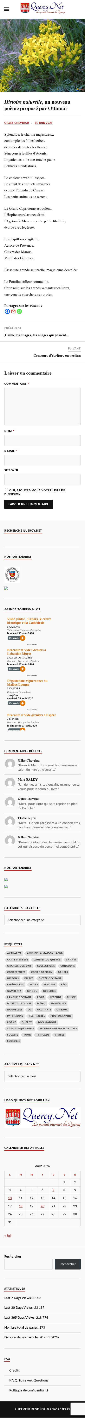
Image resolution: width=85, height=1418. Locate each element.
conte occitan (41, 972)
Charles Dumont (19, 966)
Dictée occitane (50, 978)
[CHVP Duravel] (12, 581)
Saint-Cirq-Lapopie (20, 1028)
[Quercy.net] (42, 12)
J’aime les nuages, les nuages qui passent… (37, 334)
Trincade (42, 1035)
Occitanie (44, 1010)
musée (71, 997)
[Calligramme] (6, 880)
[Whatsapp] (19, 311)
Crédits (14, 1370)
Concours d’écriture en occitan (57, 355)
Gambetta (14, 991)
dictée (28, 978)
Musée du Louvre (19, 1003)
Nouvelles (58, 1003)
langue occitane (19, 997)
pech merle (37, 1016)
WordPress (61, 1409)
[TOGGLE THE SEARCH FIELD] (78, 9)
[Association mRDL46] (6, 588)
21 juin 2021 (44, 123)
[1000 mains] (6, 887)
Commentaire (16, 384)
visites (59, 1035)
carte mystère (17, 960)
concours (67, 966)
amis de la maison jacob (45, 953)
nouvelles (14, 1010)
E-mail (10, 451)
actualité (14, 953)
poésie (11, 1022)
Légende (55, 997)
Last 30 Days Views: (19, 1307)
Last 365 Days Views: (20, 1317)
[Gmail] (13, 311)
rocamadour (47, 1022)
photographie (61, 1016)
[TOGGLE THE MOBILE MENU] (6, 9)
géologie (49, 991)
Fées (64, 984)
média (41, 1003)
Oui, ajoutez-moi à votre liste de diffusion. (34, 492)
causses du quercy (47, 960)
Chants (71, 960)
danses (63, 972)
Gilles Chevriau (16, 123)
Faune (34, 984)
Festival (49, 984)
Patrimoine (15, 1016)
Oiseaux (62, 1010)
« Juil (8, 1235)
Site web (11, 470)
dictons (13, 978)
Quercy (27, 1022)
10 (10, 1198)
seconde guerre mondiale (58, 1028)
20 (42, 1206)
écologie (13, 1041)
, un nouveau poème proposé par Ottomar (37, 105)
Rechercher (12, 1256)
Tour (27, 1035)
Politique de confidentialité (28, 1390)
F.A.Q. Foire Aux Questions (28, 1380)
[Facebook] (7, 311)
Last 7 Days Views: (18, 1298)
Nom (9, 431)
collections (46, 966)
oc (30, 1010)
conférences (16, 972)
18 (20, 1206)
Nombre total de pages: (21, 1327)
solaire (12, 1035)
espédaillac (15, 984)
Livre (40, 997)
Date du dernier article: (21, 1337)
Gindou (32, 991)
